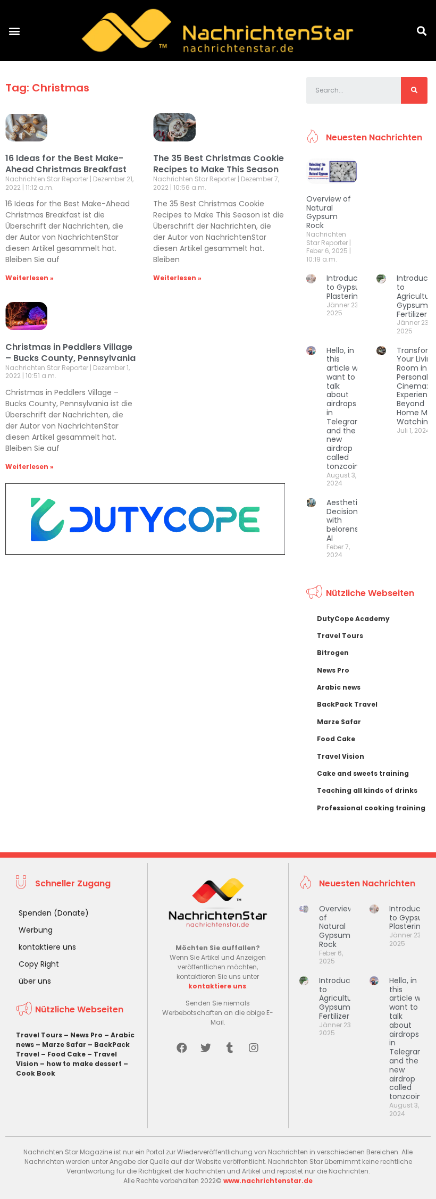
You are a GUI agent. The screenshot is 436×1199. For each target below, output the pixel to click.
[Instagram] (253, 1048)
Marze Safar (339, 721)
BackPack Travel (347, 704)
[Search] (414, 90)
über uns (35, 981)
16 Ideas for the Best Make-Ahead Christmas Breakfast (66, 164)
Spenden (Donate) (54, 913)
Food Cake (336, 738)
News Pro (333, 670)
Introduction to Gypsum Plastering (349, 287)
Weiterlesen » (29, 277)
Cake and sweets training (363, 773)
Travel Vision (340, 756)
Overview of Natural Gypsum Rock (328, 212)
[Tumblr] (229, 1048)
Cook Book (35, 1073)
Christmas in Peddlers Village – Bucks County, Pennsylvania (70, 353)
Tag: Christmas (47, 87)
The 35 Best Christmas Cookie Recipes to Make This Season (218, 164)
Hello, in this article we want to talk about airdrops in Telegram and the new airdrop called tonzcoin (344, 408)
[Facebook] (181, 1048)
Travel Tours (340, 635)
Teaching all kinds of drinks (367, 790)
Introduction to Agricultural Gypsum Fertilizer (342, 998)
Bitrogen (333, 652)
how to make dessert (84, 1063)
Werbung (36, 930)
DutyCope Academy (353, 618)
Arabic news (338, 687)
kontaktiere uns (47, 947)
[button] (14, 30)
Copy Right (39, 964)
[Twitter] (205, 1048)
